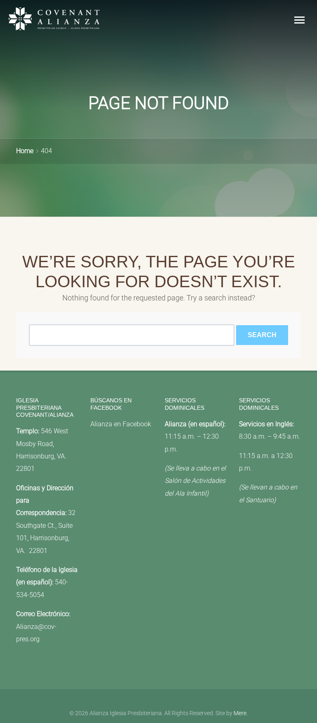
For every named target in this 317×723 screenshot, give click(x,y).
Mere (240, 713)
